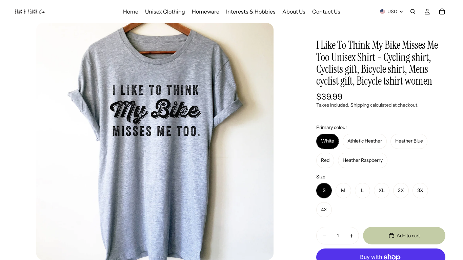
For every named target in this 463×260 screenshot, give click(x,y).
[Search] (412, 11)
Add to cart (408, 236)
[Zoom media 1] (155, 141)
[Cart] (442, 11)
